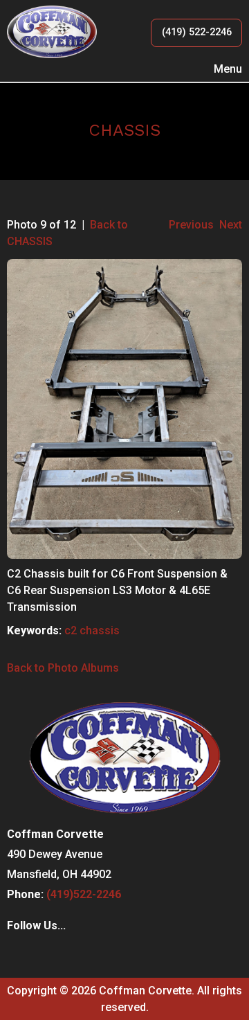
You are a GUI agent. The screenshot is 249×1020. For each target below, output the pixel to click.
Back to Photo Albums (63, 667)
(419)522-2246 (83, 894)
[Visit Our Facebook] (18, 954)
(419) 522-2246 (197, 32)
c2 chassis (92, 630)
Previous (191, 224)
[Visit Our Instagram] (40, 954)
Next (230, 224)
